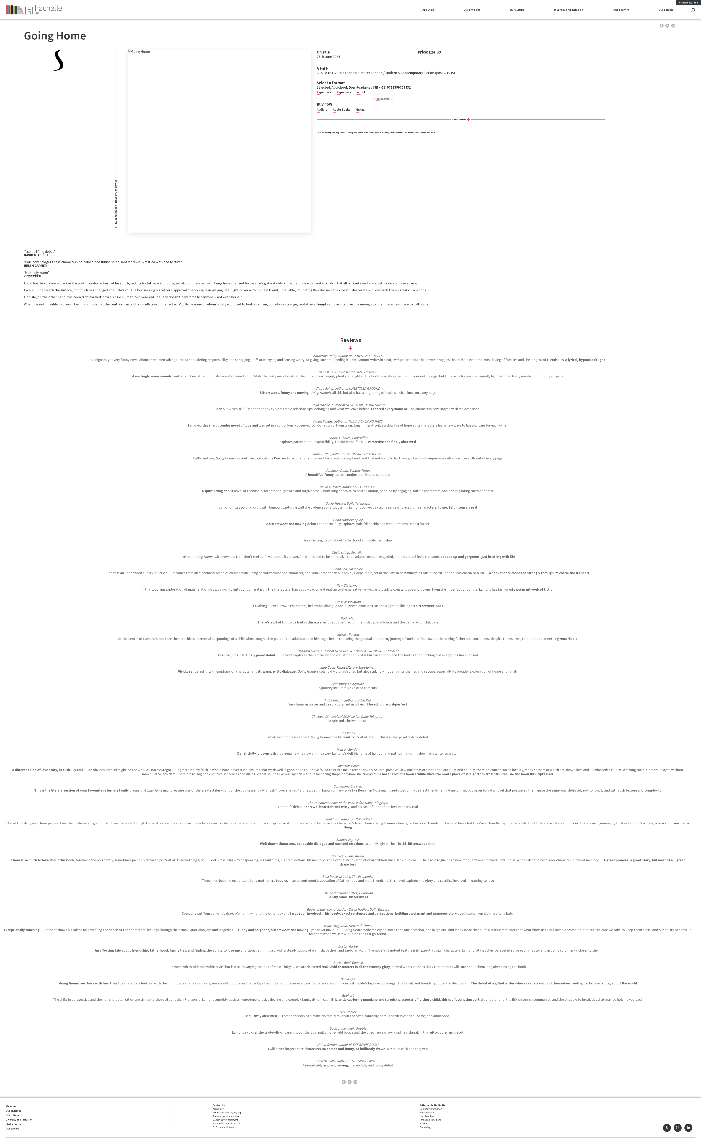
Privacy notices (427, 1112)
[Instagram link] (678, 1128)
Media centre (13, 1124)
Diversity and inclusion (19, 1119)
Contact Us (219, 1105)
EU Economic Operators (224, 1127)
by (115, 222)
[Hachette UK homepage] (73, 9)
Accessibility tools (688, 2)
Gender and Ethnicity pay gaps (227, 1112)
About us (11, 1106)
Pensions (424, 1123)
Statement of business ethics (226, 1116)
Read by (115, 191)
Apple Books (341, 110)
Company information (431, 1108)
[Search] (693, 10)
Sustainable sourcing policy (226, 1123)
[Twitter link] (667, 1128)
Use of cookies (427, 1116)
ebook (361, 92)
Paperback (324, 92)
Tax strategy (426, 1127)
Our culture (12, 1115)
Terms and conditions (430, 1119)
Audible (322, 110)
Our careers (12, 1128)
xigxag (360, 110)
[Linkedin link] (688, 1128)
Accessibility (218, 1108)
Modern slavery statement (225, 1119)
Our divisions (13, 1110)
